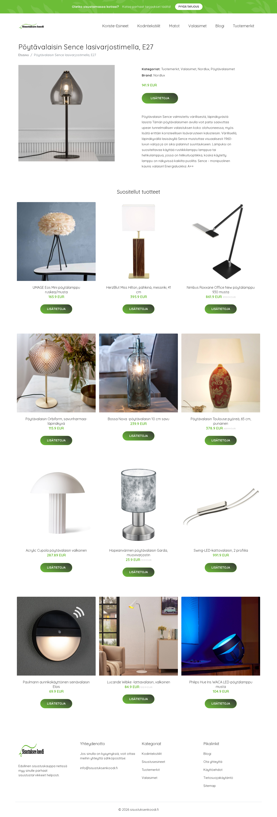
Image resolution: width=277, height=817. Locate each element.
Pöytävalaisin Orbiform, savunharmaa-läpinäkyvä (56, 421)
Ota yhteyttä (212, 762)
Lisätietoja (160, 98)
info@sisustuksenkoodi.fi (99, 768)
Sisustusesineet (153, 762)
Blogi (219, 25)
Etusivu (23, 55)
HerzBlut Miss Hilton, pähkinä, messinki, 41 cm (138, 289)
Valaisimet (197, 25)
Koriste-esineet (115, 25)
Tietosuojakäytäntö (218, 778)
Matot (174, 25)
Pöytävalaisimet (223, 69)
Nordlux (203, 69)
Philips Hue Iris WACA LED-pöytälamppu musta (220, 684)
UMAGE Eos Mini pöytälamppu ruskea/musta (56, 289)
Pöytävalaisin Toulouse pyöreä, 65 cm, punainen (221, 421)
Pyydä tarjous (189, 6)
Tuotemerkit (243, 25)
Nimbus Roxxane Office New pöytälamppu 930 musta (221, 289)
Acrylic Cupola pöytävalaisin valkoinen (56, 550)
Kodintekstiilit (148, 25)
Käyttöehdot (212, 770)
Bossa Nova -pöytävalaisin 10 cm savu (138, 419)
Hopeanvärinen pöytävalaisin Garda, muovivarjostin (138, 552)
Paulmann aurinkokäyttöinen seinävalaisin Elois (56, 684)
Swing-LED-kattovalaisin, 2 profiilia (221, 550)
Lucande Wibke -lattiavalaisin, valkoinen (138, 682)
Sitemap (209, 786)
